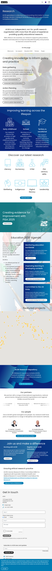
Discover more (25, 197)
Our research (19, 51)
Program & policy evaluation (12, 98)
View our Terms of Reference (13, 483)
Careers (7, 458)
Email (5, 517)
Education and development (34, 279)
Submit (6, 535)
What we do (10, 51)
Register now (32, 460)
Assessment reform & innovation (13, 83)
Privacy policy (45, 550)
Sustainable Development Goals (35, 300)
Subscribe (8, 552)
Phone (11, 517)
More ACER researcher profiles (25, 436)
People (43, 51)
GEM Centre (30, 258)
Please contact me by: (8, 515)
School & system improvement (12, 102)
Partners (37, 51)
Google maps (7, 505)
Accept (5, 568)
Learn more (7, 223)
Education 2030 (28, 51)
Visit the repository (25, 384)
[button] (36, 331)
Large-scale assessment (11, 79)
